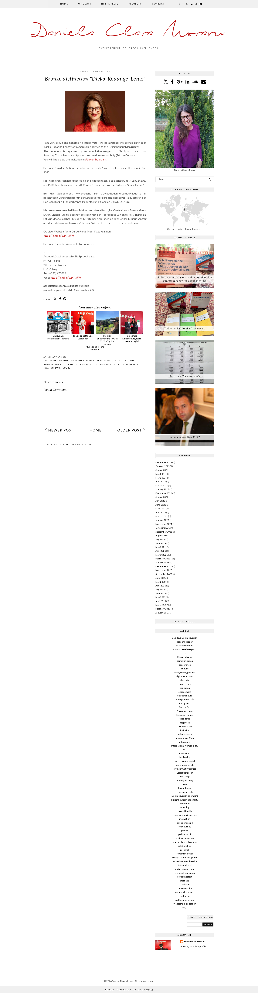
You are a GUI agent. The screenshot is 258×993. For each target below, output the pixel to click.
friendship (185, 718)
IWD (185, 749)
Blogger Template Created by (129, 989)
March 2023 (161, 485)
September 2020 (163, 574)
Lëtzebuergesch (185, 772)
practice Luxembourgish (185, 842)
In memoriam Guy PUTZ (184, 437)
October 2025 (162, 466)
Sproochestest (184, 876)
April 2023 (160, 481)
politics (184, 830)
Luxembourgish (102, 364)
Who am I (84, 3)
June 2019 (160, 593)
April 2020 (160, 585)
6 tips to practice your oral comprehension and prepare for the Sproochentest (185, 279)
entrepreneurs (184, 695)
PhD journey (184, 826)
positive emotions (185, 838)
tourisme (184, 884)
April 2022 (160, 512)
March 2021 (161, 554)
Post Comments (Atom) (78, 444)
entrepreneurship (125, 360)
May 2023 (160, 477)
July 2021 (160, 539)
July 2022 (160, 500)
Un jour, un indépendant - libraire (58, 337)
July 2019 (160, 589)
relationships (184, 845)
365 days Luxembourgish (67, 360)
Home (64, 3)
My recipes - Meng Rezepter (95, 348)
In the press (109, 3)
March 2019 (161, 604)
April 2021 (160, 550)
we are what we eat (184, 892)
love (185, 784)
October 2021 (162, 527)
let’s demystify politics (185, 768)
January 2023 (162, 489)
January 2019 (162, 612)
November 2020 (163, 570)
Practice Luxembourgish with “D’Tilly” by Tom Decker (107, 339)
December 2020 (163, 566)
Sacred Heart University (185, 861)
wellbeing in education (185, 903)
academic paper (185, 641)
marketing (185, 803)
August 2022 (161, 497)
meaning (184, 807)
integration (184, 741)
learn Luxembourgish (79, 364)
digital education (184, 676)
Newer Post (61, 430)
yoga (184, 907)
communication (185, 660)
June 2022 (160, 504)
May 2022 (160, 508)
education (185, 687)
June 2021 (160, 543)
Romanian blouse (184, 853)
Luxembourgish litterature (184, 795)
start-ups (184, 880)
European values (184, 714)
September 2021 (163, 531)
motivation (184, 818)
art (184, 653)
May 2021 (160, 547)
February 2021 (162, 558)
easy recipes (184, 684)
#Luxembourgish (95, 159)
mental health (185, 811)
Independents (185, 734)
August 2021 (161, 535)
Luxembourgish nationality (184, 799)
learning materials (185, 765)
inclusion (184, 730)
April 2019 (160, 601)
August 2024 (161, 470)
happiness (185, 722)
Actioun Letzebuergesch (98, 360)
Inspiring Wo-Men (54, 364)
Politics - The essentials (184, 376)
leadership (184, 757)
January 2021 (162, 562)
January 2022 (162, 520)
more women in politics (185, 815)
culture (184, 668)
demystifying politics (184, 672)
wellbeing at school (184, 900)
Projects (135, 3)
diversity (184, 680)
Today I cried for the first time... (184, 328)
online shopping (185, 822)
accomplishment (184, 645)
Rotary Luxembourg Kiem (185, 857)
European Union (185, 711)
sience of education (185, 872)
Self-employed (184, 865)
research (184, 849)
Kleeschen (184, 753)
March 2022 (161, 516)
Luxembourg (62, 368)
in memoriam (185, 726)
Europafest (184, 703)
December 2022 (163, 493)
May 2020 (160, 581)
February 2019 (162, 608)
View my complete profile (193, 946)
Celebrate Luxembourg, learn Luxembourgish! (131, 338)
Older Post (129, 430)
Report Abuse (185, 621)
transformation (184, 888)
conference (185, 664)
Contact (158, 3)
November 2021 (163, 524)
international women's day (184, 745)
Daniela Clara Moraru (129, 33)
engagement (184, 691)
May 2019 (160, 597)
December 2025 (163, 462)
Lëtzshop (184, 776)
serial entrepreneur (126, 364)
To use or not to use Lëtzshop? (83, 337)
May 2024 (160, 473)
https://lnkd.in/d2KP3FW (58, 235)
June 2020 (160, 577)
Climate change (185, 657)
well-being (185, 896)
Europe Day (185, 707)
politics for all (184, 834)
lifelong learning (185, 780)
